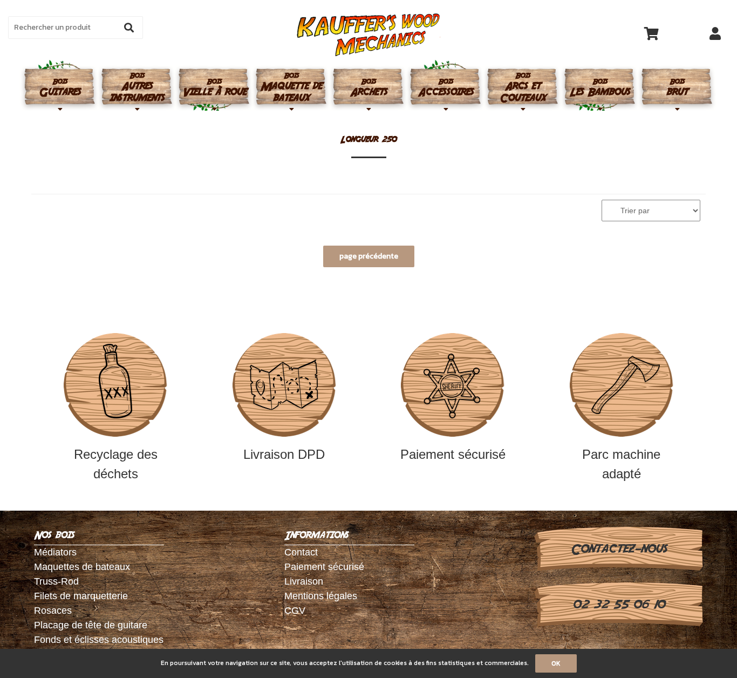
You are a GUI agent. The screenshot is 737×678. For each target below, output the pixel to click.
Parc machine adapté (621, 464)
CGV (294, 610)
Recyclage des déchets (116, 464)
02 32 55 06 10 (618, 604)
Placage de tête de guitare (90, 625)
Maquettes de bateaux (82, 566)
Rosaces (53, 610)
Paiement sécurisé (453, 454)
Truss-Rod (56, 581)
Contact (301, 552)
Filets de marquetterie (81, 596)
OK (556, 663)
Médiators (55, 552)
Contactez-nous (618, 549)
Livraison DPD (284, 454)
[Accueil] (369, 34)
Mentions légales (320, 596)
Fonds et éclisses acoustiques (98, 639)
